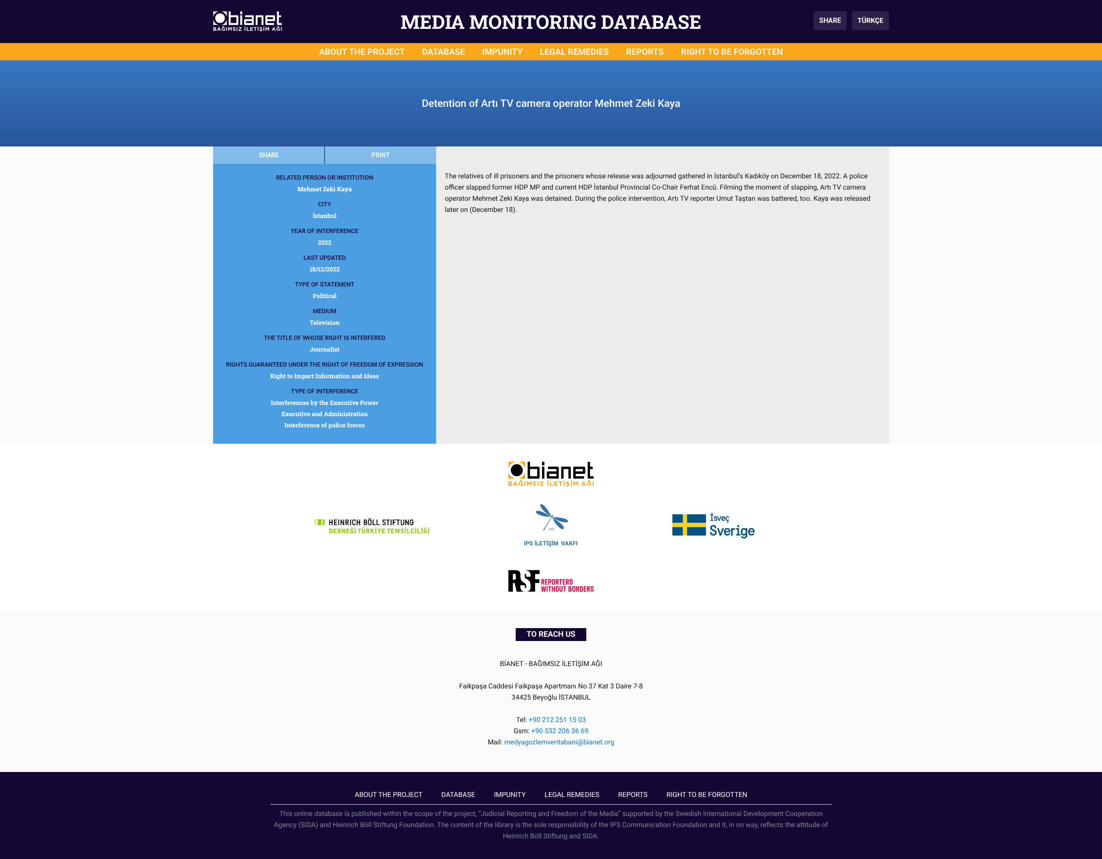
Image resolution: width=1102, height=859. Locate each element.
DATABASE (443, 52)
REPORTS (645, 52)
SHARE (830, 20)
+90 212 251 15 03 (557, 720)
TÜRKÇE (870, 20)
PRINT (380, 155)
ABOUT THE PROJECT (362, 52)
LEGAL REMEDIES (574, 52)
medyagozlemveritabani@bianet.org (559, 742)
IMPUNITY (502, 52)
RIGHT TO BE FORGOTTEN (732, 52)
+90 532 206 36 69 (559, 731)
